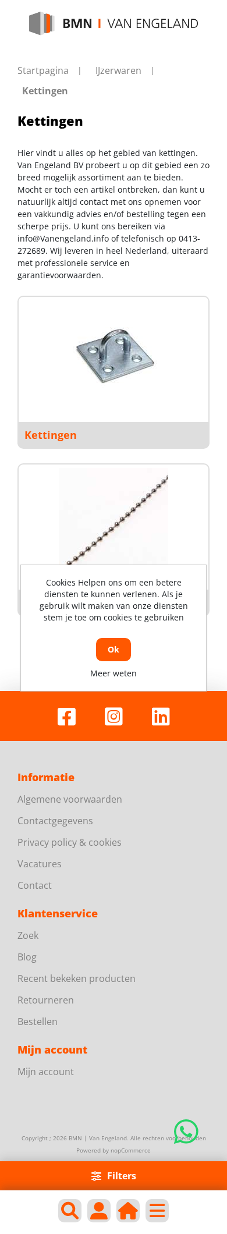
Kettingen (50, 435)
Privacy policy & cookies (69, 842)
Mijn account (45, 1071)
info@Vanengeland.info (63, 238)
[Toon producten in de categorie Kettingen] (113, 355)
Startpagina (43, 70)
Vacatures (39, 863)
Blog (27, 957)
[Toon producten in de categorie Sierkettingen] (113, 522)
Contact (34, 885)
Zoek (27, 935)
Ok (113, 649)
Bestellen (37, 1021)
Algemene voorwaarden (69, 799)
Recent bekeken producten (76, 978)
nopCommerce (131, 1150)
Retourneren (45, 1000)
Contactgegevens (55, 820)
